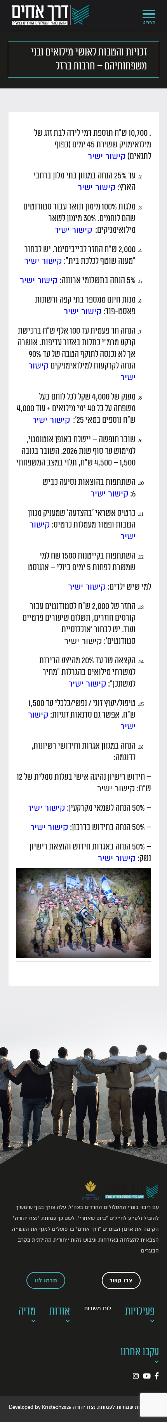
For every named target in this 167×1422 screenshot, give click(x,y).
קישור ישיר (107, 156)
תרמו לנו (46, 1280)
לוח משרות (97, 1308)
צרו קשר (121, 1280)
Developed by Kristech (35, 1407)
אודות (59, 1311)
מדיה (27, 1311)
